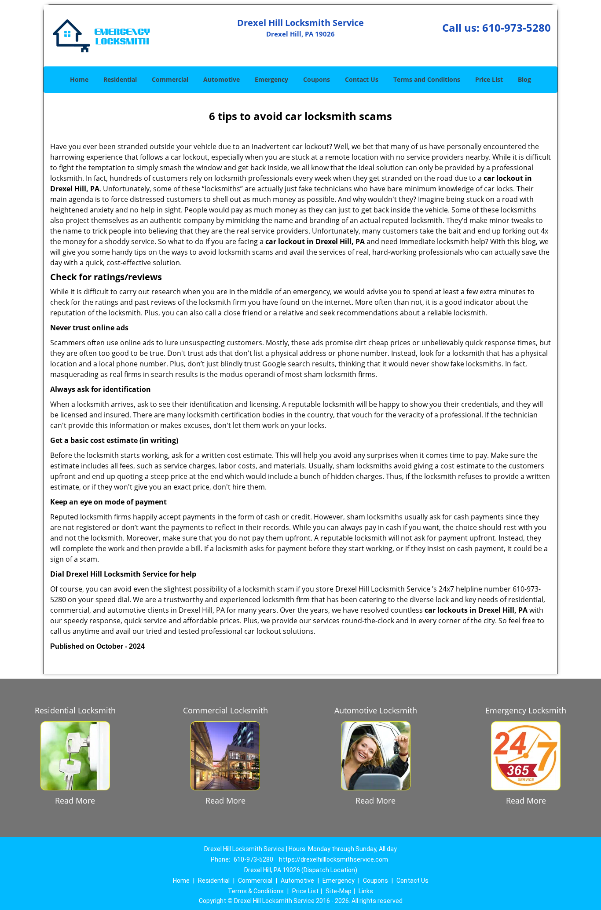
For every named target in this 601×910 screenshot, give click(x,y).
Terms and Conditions (426, 79)
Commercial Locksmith (225, 710)
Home (79, 79)
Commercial (170, 79)
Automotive (221, 79)
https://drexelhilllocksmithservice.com (333, 859)
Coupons (316, 79)
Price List (489, 79)
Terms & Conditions (256, 891)
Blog (524, 79)
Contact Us (361, 79)
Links (366, 891)
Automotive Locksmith (375, 710)
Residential (120, 79)
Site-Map (339, 891)
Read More (75, 800)
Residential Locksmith (75, 710)
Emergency (271, 79)
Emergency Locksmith (525, 710)
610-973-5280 (516, 27)
